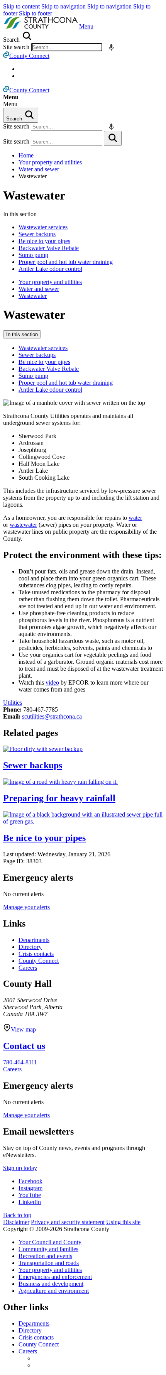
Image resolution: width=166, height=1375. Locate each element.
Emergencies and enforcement (55, 1277)
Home (26, 155)
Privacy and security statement (68, 1222)
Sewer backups (37, 234)
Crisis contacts (36, 953)
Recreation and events (45, 1256)
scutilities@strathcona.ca (52, 716)
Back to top (17, 1215)
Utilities (12, 702)
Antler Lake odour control (50, 269)
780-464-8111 (20, 1062)
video (52, 682)
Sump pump (33, 255)
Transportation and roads (49, 1263)
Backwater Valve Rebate (49, 248)
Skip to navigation (63, 6)
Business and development (51, 1283)
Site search (16, 47)
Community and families (48, 1249)
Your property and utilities (50, 162)
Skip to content (21, 6)
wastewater (23, 524)
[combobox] (66, 47)
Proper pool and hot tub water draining (66, 262)
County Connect (39, 960)
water (135, 517)
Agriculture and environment (54, 1290)
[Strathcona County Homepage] (41, 26)
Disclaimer (16, 1222)
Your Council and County (50, 1242)
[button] (86, 26)
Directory (30, 947)
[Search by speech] (111, 47)
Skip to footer (35, 13)
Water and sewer (39, 169)
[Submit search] (113, 138)
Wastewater (34, 195)
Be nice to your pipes (44, 241)
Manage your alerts (26, 907)
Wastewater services (43, 227)
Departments (34, 940)
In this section (22, 334)
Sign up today (20, 1168)
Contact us (24, 1046)
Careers (28, 967)
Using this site (123, 1222)
